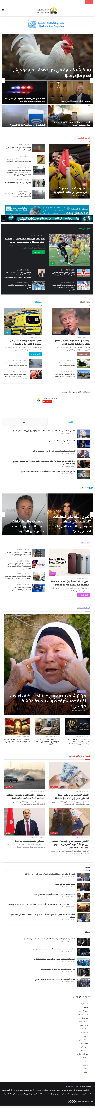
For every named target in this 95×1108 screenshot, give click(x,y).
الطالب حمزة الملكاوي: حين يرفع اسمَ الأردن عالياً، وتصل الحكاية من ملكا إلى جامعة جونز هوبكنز (42, 916)
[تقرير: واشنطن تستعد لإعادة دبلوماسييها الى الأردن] (83, 363)
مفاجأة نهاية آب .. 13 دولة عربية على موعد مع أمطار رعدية (16, 364)
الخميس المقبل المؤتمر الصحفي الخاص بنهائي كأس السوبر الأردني (63, 274)
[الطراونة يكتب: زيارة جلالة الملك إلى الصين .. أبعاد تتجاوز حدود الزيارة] (83, 877)
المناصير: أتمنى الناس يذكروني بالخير (76, 101)
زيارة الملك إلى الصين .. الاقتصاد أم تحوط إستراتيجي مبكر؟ (54, 894)
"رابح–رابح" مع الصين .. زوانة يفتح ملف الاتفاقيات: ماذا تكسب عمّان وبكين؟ (17, 740)
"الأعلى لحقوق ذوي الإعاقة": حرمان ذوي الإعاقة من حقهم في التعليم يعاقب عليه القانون (71, 844)
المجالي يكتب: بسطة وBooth (29, 841)
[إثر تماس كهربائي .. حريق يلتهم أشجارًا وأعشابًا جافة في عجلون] (38, 194)
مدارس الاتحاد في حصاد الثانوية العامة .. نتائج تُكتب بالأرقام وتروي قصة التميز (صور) (44, 430)
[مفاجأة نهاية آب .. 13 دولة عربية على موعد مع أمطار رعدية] (35, 363)
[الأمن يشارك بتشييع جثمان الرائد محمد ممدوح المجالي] (83, 982)
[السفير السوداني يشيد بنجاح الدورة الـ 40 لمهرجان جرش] (83, 454)
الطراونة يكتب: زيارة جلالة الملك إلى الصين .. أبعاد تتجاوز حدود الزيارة (50, 874)
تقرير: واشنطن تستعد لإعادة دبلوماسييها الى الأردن (65, 364)
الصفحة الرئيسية (86, 1094)
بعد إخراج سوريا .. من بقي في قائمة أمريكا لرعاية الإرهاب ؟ (65, 375)
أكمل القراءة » (38, 252)
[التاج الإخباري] (47, 10)
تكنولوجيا (85, 1029)
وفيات (86, 1072)
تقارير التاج (34, 1094)
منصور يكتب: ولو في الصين (65, 884)
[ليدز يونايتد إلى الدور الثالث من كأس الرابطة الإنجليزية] (69, 171)
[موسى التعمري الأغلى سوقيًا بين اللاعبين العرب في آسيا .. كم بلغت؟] (41, 159)
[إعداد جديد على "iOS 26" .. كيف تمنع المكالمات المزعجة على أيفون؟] (38, 553)
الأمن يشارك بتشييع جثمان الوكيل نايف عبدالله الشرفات (54, 959)
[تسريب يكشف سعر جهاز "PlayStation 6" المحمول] (38, 588)
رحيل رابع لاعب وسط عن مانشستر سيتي (19, 286)
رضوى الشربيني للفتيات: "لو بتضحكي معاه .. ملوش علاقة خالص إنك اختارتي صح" (72, 523)
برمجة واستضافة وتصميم (85, 1101)
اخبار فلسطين (83, 1011)
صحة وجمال (84, 1043)
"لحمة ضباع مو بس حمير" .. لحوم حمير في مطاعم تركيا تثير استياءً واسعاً (15, 376)
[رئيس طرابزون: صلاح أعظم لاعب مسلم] (38, 183)
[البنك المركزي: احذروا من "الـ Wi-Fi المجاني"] (25, 116)
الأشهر (24, 422)
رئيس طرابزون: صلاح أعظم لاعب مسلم (18, 182)
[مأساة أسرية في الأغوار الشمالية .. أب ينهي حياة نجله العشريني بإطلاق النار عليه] (25, 92)
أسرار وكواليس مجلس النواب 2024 (19, 1094)
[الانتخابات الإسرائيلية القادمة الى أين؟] (83, 444)
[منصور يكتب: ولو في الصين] (83, 887)
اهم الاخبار (84, 1018)
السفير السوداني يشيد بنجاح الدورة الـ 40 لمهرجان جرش (54, 451)
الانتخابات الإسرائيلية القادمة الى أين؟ (61, 440)
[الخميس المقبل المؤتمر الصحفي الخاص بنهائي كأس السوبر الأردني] (83, 273)
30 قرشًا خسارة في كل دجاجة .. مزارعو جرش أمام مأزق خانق (52, 73)
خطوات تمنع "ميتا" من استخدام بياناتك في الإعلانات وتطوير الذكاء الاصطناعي (19, 566)
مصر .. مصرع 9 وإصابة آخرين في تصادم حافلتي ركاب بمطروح (26, 342)
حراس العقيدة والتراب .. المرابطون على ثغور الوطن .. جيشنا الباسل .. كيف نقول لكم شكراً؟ (41, 904)
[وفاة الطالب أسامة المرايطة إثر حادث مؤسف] (83, 972)
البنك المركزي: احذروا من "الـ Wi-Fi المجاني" (27, 125)
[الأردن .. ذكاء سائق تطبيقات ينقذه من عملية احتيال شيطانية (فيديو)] (70, 116)
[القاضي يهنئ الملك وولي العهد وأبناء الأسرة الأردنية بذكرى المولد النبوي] (83, 474)
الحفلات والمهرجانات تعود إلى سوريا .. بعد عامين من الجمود (28, 526)
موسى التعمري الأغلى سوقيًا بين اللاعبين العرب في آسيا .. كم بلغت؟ (18, 160)
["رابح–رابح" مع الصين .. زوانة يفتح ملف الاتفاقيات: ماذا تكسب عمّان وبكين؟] (17, 726)
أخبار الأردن (84, 1003)
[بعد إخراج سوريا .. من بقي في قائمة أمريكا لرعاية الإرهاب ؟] (83, 374)
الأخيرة (70, 422)
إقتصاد (86, 1007)
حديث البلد (84, 1032)
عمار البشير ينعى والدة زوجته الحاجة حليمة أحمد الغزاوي (54, 948)
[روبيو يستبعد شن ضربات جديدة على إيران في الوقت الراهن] (38, 148)
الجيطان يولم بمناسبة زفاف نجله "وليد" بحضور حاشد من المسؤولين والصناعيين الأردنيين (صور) (19, 172)
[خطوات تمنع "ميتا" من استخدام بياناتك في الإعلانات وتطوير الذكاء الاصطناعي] (38, 564)
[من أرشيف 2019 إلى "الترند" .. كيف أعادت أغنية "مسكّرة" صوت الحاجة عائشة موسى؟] (47, 664)
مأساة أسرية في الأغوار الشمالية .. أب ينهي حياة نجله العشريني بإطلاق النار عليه (25, 100)
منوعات (85, 1068)
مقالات (86, 1061)
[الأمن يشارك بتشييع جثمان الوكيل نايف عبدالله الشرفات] (83, 962)
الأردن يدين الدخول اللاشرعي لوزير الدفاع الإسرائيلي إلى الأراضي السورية (60, 2)
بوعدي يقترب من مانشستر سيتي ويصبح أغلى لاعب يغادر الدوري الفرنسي (63, 287)
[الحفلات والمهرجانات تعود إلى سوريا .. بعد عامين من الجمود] (24, 514)
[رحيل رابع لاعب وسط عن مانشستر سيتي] (38, 285)
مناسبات (85, 1065)
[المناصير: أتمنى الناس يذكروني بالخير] (70, 92)
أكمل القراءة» (83, 354)
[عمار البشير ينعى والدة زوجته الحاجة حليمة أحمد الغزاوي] (83, 952)
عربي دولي (84, 1047)
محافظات (85, 1058)
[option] (47, 80)
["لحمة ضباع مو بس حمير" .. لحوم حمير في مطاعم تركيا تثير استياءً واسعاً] (36, 374)
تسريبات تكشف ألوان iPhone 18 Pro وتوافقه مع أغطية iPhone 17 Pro (70, 583)
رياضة (86, 1036)
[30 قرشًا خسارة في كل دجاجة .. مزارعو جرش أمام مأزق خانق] (47, 57)
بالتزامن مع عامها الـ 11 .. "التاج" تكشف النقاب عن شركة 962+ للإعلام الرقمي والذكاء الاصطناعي (78, 741)
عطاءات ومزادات (82, 1054)
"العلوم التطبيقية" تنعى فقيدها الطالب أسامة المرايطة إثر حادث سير (49, 938)
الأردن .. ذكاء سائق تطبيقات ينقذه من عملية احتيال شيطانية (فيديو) (72, 124)
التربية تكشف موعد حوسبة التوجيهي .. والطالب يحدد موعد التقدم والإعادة (18, 577)
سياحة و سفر (83, 1040)
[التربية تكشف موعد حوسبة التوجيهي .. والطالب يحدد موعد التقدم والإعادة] (39, 576)
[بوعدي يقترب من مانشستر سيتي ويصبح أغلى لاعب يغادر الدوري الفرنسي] (83, 285)
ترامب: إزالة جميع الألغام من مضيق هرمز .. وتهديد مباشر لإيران (72, 342)
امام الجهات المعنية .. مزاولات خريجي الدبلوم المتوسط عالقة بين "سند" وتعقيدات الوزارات (47, 741)
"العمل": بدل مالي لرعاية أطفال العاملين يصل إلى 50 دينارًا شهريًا (72, 796)
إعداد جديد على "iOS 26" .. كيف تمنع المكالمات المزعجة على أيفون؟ (18, 553)
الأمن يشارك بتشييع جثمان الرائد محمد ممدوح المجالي (55, 979)
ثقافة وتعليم (84, 1025)
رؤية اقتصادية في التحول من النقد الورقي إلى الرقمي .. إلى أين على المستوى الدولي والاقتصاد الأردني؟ (44, 462)
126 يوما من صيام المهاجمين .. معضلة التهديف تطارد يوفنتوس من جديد (25, 240)
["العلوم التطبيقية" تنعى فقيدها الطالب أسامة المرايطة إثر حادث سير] (83, 942)
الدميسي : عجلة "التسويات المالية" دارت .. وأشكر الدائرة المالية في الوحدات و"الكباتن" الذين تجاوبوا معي (17, 275)
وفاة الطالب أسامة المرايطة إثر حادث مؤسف (58, 969)
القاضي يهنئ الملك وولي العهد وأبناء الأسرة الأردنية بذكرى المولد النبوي (48, 471)
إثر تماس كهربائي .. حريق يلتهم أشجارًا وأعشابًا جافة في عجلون (17, 195)
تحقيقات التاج (83, 1021)
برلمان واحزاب (83, 1014)
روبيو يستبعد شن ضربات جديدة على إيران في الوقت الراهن (18, 148)
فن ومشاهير (84, 1050)
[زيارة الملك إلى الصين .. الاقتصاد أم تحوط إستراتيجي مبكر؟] (83, 897)
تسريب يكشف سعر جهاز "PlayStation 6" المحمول (21, 588)
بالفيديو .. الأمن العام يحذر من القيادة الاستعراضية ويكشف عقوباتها (25, 796)
